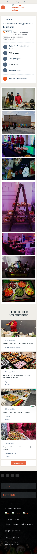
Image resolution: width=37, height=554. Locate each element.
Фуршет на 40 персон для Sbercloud (16, 412)
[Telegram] (2, 475)
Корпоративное (15, 70)
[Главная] (18, 7)
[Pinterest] (17, 475)
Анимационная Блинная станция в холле (18, 344)
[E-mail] (7, 513)
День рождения (15, 59)
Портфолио (9, 19)
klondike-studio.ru (12, 544)
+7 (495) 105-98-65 (13, 509)
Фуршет (12, 46)
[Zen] (12, 475)
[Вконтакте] (7, 475)
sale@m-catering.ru (12, 531)
